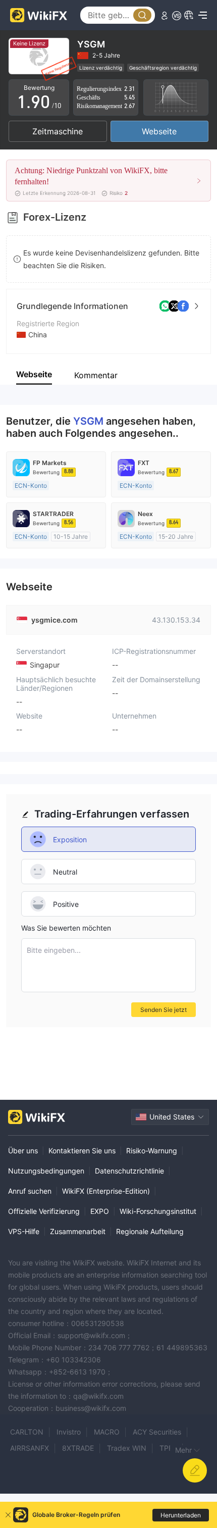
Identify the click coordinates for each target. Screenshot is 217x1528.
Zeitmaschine (57, 131)
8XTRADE (78, 1448)
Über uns (23, 1150)
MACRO (107, 1432)
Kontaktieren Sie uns (82, 1150)
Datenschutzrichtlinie (129, 1170)
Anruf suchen (29, 1191)
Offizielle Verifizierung (44, 1211)
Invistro (69, 1432)
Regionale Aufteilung (150, 1231)
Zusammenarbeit (77, 1231)
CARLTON (26, 1432)
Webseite (159, 131)
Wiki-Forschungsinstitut (158, 1211)
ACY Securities (157, 1432)
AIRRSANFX (29, 1448)
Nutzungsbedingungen (46, 1170)
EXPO (99, 1211)
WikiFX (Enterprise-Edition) (106, 1191)
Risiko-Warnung (151, 1150)
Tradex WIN (126, 1448)
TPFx (168, 1448)
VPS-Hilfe (23, 1231)
